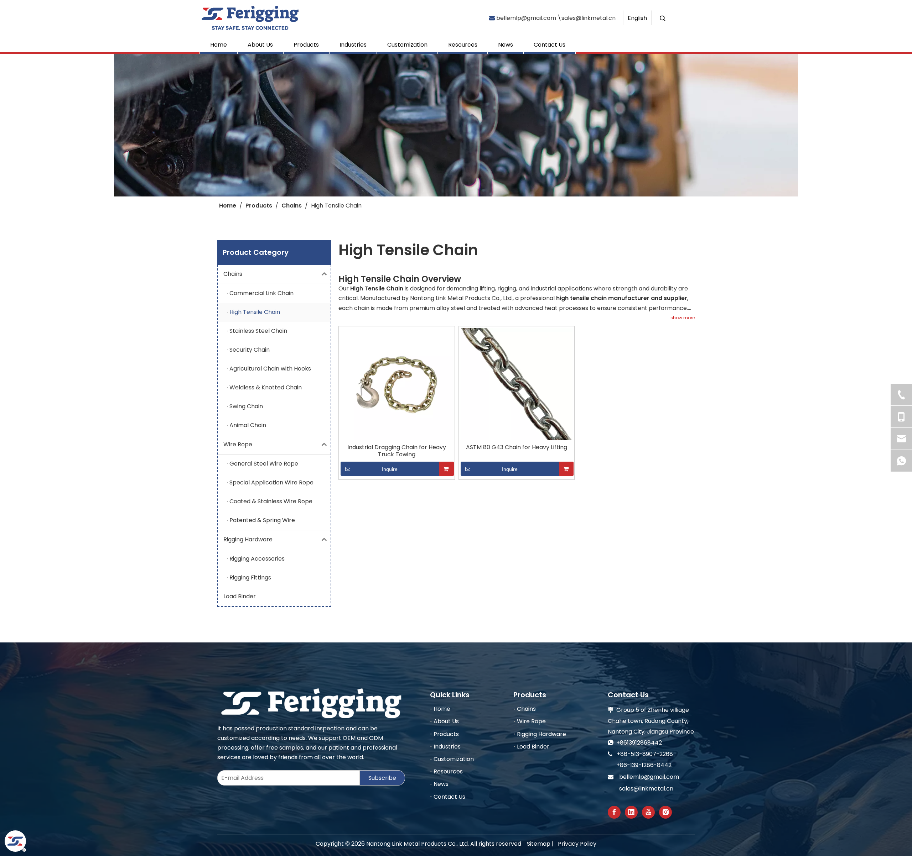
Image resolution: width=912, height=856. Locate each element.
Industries (353, 45)
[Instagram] (665, 812)
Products (306, 45)
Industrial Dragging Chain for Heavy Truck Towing (396, 451)
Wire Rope (237, 444)
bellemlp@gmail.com (526, 18)
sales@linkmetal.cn (588, 18)
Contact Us (549, 45)
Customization (407, 45)
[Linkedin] (631, 812)
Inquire (390, 469)
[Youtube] (648, 812)
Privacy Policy (577, 844)
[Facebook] (614, 812)
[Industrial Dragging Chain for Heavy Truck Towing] (397, 384)
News (505, 45)
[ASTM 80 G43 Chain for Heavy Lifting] (517, 384)
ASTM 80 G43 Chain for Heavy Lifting (516, 447)
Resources (462, 45)
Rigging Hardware (248, 539)
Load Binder (239, 596)
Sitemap (538, 844)
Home (218, 45)
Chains (232, 274)
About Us (260, 45)
